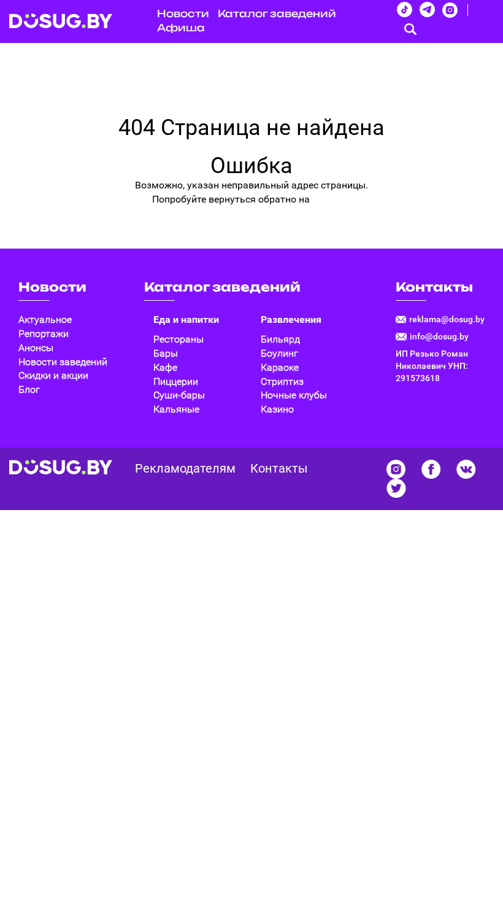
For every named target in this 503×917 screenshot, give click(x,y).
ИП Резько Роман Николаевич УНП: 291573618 (432, 366)
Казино (277, 409)
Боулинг (279, 353)
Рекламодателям (185, 468)
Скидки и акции (53, 375)
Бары (165, 353)
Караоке (280, 367)
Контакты (434, 287)
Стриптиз (282, 381)
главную (331, 199)
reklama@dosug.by (447, 319)
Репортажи (43, 333)
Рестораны (178, 339)
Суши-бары (179, 395)
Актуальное (45, 319)
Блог (29, 389)
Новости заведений (62, 362)
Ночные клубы (294, 395)
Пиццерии (175, 381)
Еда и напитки (186, 319)
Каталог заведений (277, 13)
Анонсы (35, 348)
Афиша (181, 27)
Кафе (165, 367)
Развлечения (291, 319)
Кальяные (176, 409)
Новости (52, 287)
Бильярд (280, 339)
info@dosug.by (439, 336)
